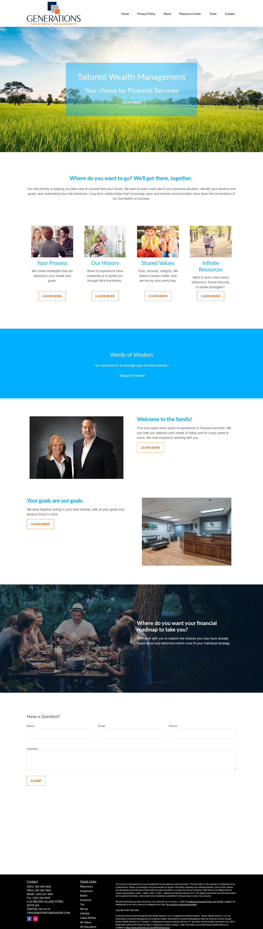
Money (84, 909)
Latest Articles (88, 918)
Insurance (85, 900)
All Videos (85, 922)
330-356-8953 (43, 886)
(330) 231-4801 (44, 894)
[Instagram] (35, 918)
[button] (125, 13)
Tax (82, 904)
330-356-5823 (43, 890)
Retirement (86, 886)
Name (31, 726)
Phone (173, 726)
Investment (86, 891)
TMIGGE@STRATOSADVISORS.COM (48, 913)
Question (32, 749)
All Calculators (88, 926)
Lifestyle (84, 913)
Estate (83, 895)
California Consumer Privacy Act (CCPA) (205, 901)
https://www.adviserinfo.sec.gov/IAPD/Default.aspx (148, 927)
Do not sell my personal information (181, 904)
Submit (36, 781)
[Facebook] (29, 918)
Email (101, 726)
